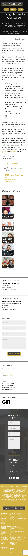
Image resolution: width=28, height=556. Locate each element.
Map (20, 9)
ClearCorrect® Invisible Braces (14, 529)
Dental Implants (20, 528)
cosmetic (13, 152)
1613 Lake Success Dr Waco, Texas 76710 (14, 178)
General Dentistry (18, 23)
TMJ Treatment (14, 539)
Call (6, 9)
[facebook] (10, 479)
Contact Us (21, 521)
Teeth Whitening (21, 540)
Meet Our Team (3, 519)
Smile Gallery (5, 548)
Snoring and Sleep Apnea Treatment (13, 543)
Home (3, 514)
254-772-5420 (11, 163)
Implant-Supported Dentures (4, 532)
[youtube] (17, 478)
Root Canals (4, 539)
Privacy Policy (22, 518)
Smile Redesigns (9, 25)
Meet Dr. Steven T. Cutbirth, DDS (13, 516)
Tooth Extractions (4, 543)
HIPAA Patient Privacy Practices (5, 522)
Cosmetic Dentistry (4, 528)
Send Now (14, 354)
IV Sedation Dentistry (21, 535)
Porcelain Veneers (4, 538)
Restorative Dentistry (13, 538)
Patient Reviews (12, 549)
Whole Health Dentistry (22, 538)
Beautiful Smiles (10, 22)
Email (13, 9)
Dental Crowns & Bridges (14, 531)
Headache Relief (13, 535)
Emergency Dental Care (21, 531)
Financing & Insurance (13, 519)
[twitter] (13, 478)
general (4, 152)
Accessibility (13, 521)
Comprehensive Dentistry (22, 515)
